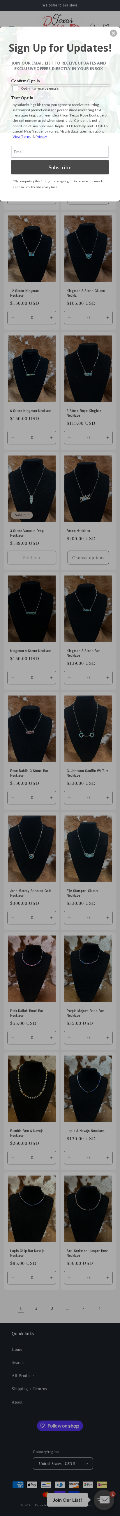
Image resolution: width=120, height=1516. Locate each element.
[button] (113, 32)
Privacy (41, 136)
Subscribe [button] (60, 167)
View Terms (22, 136)
